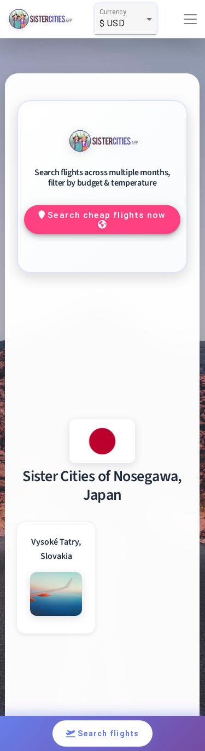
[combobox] (125, 23)
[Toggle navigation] (190, 19)
